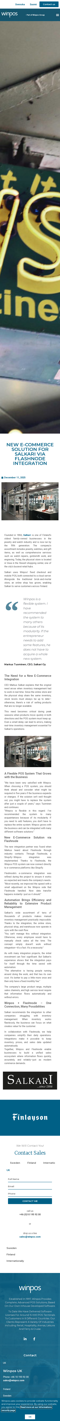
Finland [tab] (31, 1163)
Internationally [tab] (15, 1261)
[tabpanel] (30, 1209)
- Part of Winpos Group (35, 15)
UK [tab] (8, 1170)
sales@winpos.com (30, 1236)
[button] (57, 15)
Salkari (27, 535)
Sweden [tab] (15, 1163)
